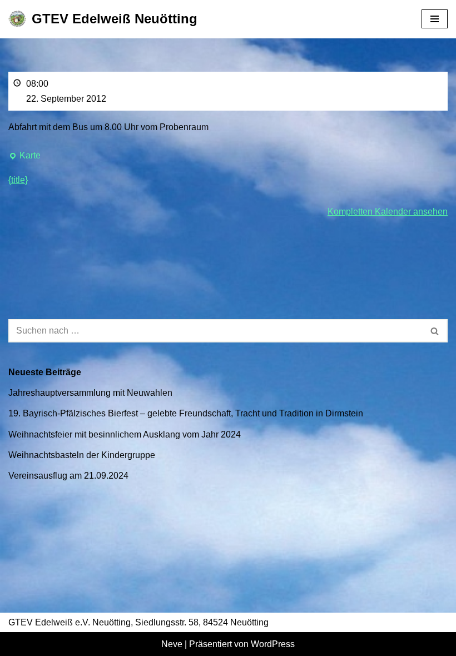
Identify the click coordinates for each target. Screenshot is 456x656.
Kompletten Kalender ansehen (388, 211)
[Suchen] (435, 330)
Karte (24, 157)
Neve (171, 644)
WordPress (273, 644)
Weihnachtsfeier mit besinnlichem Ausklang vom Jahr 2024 (124, 434)
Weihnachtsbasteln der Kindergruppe (81, 455)
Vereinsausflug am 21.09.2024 (68, 475)
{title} (18, 180)
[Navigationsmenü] (435, 18)
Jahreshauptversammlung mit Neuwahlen (90, 392)
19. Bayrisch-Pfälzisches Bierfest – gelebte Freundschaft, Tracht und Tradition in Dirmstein (185, 413)
